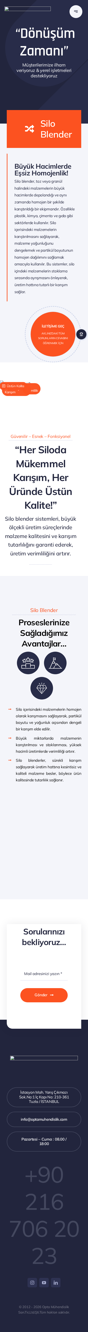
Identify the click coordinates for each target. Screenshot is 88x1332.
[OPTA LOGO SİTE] (28, 8)
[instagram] (32, 1282)
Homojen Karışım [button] (13, 390)
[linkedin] (55, 1282)
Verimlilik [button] (31, 390)
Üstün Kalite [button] (15, 386)
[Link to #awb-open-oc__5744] (75, 11)
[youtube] (44, 1282)
